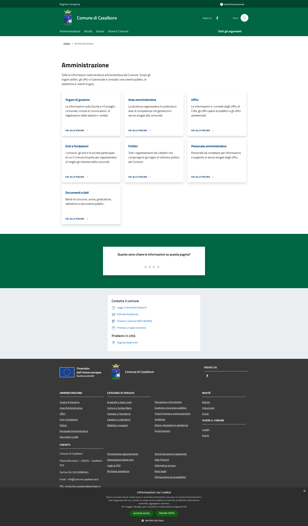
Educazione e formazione (168, 402)
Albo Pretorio (162, 460)
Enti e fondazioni (69, 419)
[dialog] (154, 507)
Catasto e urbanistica (118, 419)
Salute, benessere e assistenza (171, 425)
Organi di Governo (69, 402)
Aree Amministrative (71, 408)
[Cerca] (244, 18)
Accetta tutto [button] (141, 513)
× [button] (304, 491)
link (184, 506)
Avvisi (205, 414)
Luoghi (206, 430)
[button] (154, 520)
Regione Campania (70, 4)
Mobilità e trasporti (117, 425)
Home (67, 43)
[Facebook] (216, 18)
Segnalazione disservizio (120, 460)
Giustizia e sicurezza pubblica (170, 408)
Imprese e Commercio (119, 414)
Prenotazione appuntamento (122, 454)
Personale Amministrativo (74, 431)
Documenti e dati (69, 437)
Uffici (62, 414)
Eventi (205, 435)
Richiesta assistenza (118, 471)
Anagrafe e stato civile (119, 402)
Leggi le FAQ (114, 465)
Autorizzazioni (162, 431)
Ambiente (160, 419)
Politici (63, 425)
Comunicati (208, 408)
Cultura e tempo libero (119, 408)
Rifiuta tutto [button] (167, 513)
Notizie (206, 402)
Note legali (160, 471)
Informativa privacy (165, 465)
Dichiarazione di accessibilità (170, 477)
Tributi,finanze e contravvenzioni (172, 413)
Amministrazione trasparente (171, 454)
